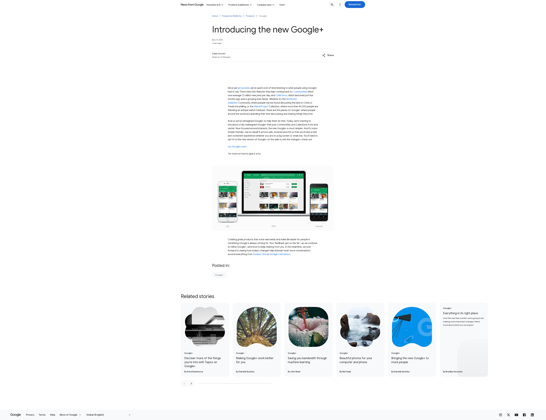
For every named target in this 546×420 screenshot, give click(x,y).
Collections (281, 95)
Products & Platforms (232, 16)
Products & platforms (238, 5)
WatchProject (261, 106)
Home (215, 16)
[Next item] (191, 383)
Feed (282, 5)
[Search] (332, 4)
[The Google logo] (15, 415)
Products (250, 16)
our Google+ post (237, 146)
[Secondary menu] (340, 4)
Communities (300, 91)
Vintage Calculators (280, 254)
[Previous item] (184, 383)
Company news (264, 5)
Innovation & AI (213, 5)
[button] (355, 4)
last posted (243, 88)
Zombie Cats (259, 254)
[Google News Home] (192, 4)
